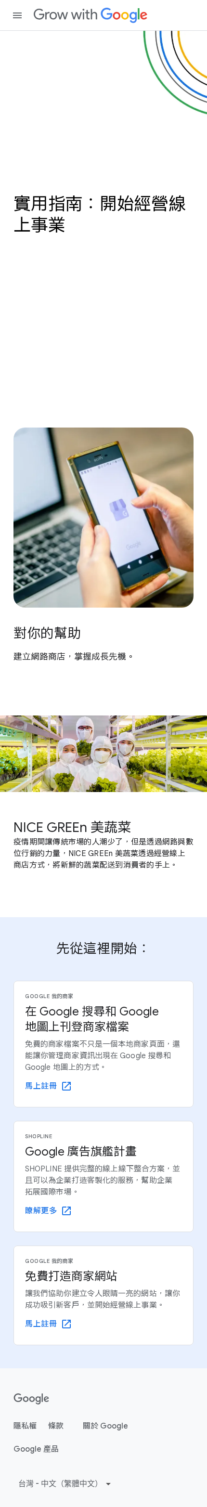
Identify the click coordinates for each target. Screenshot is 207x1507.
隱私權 (25, 1426)
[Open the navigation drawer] (17, 15)
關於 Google (105, 1426)
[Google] (90, 15)
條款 (56, 1426)
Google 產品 (36, 1449)
